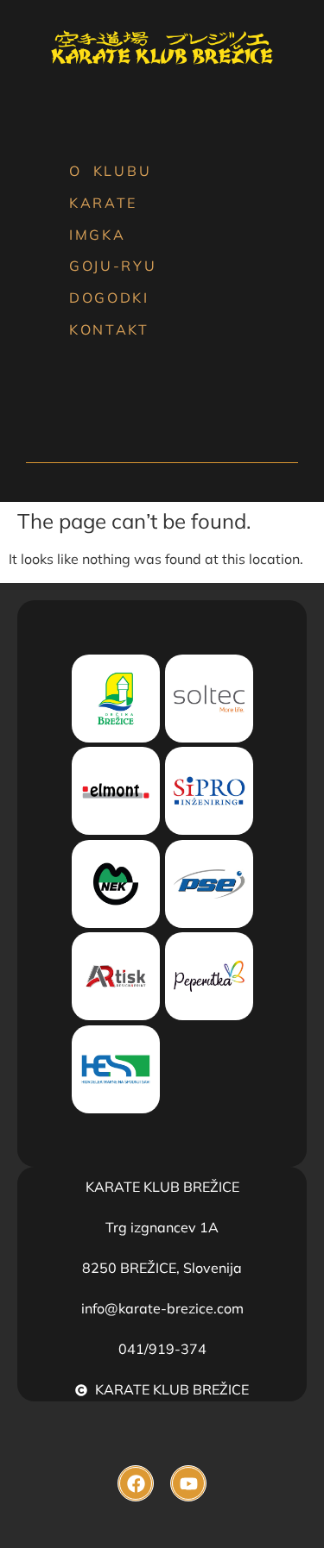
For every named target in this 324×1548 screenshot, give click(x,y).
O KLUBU (110, 170)
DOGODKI (109, 297)
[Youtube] (188, 1483)
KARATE (103, 202)
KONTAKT (109, 329)
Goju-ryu (113, 265)
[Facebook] (136, 1483)
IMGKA (97, 234)
